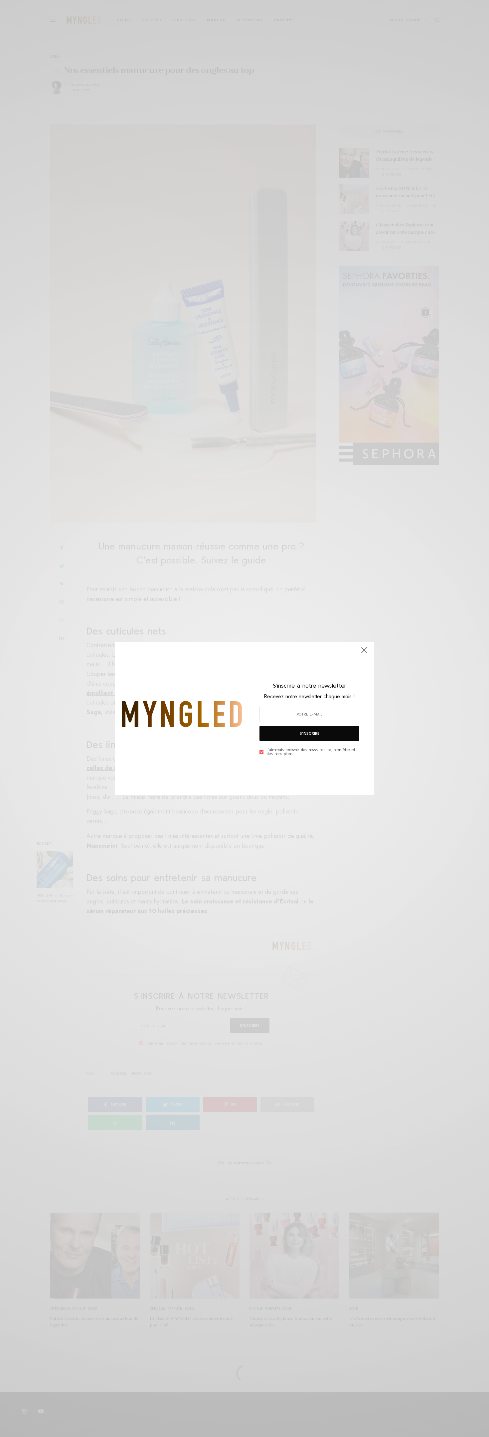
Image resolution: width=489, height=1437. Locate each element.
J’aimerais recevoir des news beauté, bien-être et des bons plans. (311, 752)
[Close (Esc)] (364, 652)
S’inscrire (309, 733)
